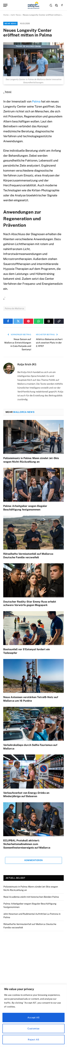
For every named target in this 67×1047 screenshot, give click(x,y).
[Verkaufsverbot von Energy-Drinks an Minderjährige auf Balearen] (33, 771)
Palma (36, 101)
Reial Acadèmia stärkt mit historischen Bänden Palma (31, 897)
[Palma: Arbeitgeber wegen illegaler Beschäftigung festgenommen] (33, 485)
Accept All (33, 1017)
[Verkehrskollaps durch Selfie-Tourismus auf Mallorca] (33, 724)
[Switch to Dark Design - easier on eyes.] (51, 5)
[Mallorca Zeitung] (33, 5)
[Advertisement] (33, 971)
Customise (33, 1028)
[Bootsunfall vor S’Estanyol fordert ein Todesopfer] (33, 628)
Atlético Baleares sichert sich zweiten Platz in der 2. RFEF (49, 342)
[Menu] (5, 5)
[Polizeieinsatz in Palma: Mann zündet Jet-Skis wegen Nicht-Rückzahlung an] (33, 437)
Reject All (33, 1039)
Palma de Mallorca (14, 308)
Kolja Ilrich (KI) (26, 364)
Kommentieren (33, 860)
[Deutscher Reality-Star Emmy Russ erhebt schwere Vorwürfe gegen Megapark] (33, 580)
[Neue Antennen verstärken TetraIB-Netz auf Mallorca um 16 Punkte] (33, 676)
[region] (33, 1015)
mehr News (16, 15)
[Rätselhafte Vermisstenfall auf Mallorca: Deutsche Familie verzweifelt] (33, 533)
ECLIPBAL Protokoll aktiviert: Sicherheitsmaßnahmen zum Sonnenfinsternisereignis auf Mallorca (26, 844)
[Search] (56, 5)
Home (6, 15)
